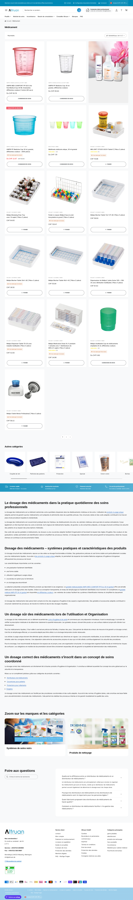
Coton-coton (105, 474)
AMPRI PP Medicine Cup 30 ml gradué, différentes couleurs (58, 87)
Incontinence (111, 845)
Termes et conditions (88, 844)
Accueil (9, 21)
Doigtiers (9, 689)
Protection (59, 474)
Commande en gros (24, 98)
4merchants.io (15, 892)
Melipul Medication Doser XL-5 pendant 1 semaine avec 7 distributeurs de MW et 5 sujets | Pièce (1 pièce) (61, 346)
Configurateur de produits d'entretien (85, 3)
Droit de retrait (86, 847)
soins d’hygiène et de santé (57, 619)
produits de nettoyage (114, 839)
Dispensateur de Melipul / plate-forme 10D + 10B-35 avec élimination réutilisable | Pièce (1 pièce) (107, 281)
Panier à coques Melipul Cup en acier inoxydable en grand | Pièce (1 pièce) (61, 216)
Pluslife (7, 16)
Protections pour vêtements (16, 685)
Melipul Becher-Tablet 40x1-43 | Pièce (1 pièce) (64, 280)
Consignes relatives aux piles (91, 856)
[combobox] (52, 10)
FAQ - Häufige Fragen (62, 856)
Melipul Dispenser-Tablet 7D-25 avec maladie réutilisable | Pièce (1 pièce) (19, 345)
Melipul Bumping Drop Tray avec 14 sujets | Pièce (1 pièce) (17, 216)
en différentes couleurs (45, 592)
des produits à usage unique (45, 556)
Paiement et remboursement (65, 839)
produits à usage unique (115, 512)
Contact (68, 3)
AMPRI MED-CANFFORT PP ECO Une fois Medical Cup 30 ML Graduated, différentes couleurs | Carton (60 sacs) (20, 88)
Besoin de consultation (45, 16)
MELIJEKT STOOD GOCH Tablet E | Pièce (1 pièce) (107, 149)
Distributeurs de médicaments (17, 678)
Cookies (84, 853)
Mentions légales (61, 853)
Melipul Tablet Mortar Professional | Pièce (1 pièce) (24, 413)
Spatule (82, 474)
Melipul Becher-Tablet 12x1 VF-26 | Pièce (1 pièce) (107, 215)
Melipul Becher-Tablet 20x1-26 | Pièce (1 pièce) (23, 280)
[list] (66, 487)
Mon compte (59, 836)
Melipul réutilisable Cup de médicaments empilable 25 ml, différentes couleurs (104, 345)
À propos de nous (61, 848)
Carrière (84, 833)
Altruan (11, 890)
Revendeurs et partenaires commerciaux (90, 837)
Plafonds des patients (37, 474)
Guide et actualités (61, 845)
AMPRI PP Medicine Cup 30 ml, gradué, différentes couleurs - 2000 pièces (20, 150)
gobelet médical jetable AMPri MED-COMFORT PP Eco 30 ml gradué (90, 587)
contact (58, 833)
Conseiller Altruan (62, 16)
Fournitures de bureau (114, 850)
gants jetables (112, 833)
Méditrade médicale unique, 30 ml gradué (62, 149)
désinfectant (111, 836)
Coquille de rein (15, 474)
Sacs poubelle (112, 842)
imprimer (84, 841)
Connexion (103, 3)
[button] (6, 10)
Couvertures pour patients (16, 681)
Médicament (16, 21)
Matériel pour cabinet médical (117, 848)
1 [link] (62, 437)
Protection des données (63, 850)
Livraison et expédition (62, 842)
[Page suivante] (70, 437)
